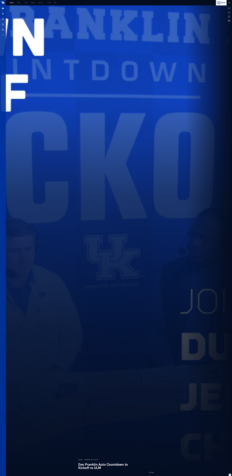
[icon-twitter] (229, 12)
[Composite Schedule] (3, 13)
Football (11, 2)
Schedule (33, 2)
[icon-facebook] (229, 8)
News (26, 2)
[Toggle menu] (3, 471)
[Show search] (229, 2)
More (55, 2)
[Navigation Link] (3, 8)
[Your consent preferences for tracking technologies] (230, 475)
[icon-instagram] (229, 16)
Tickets (49, 2)
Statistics (40, 2)
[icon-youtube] (229, 20)
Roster (18, 2)
